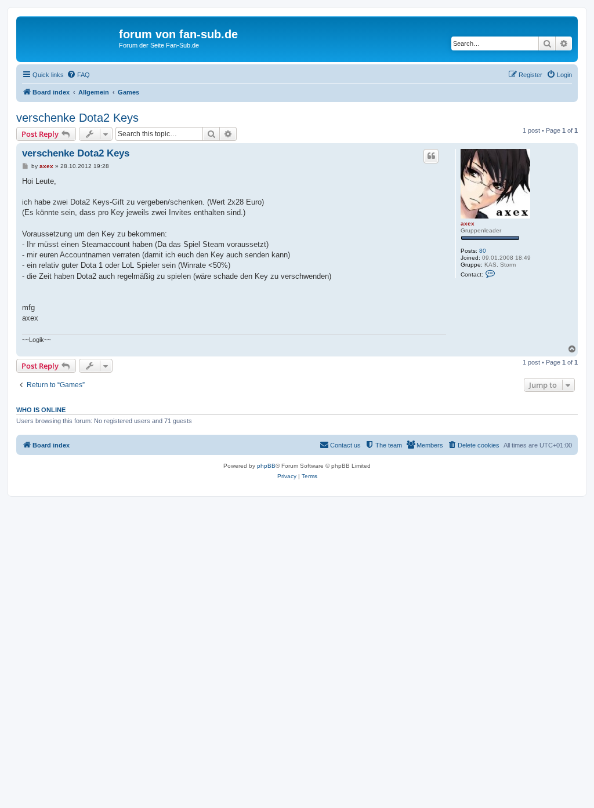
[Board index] (69, 37)
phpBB (266, 466)
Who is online (41, 409)
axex (468, 223)
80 (482, 251)
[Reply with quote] (431, 156)
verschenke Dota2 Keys (77, 117)
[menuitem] (78, 75)
